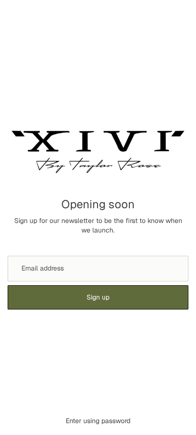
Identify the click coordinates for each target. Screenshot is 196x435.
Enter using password (98, 420)
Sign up (98, 297)
